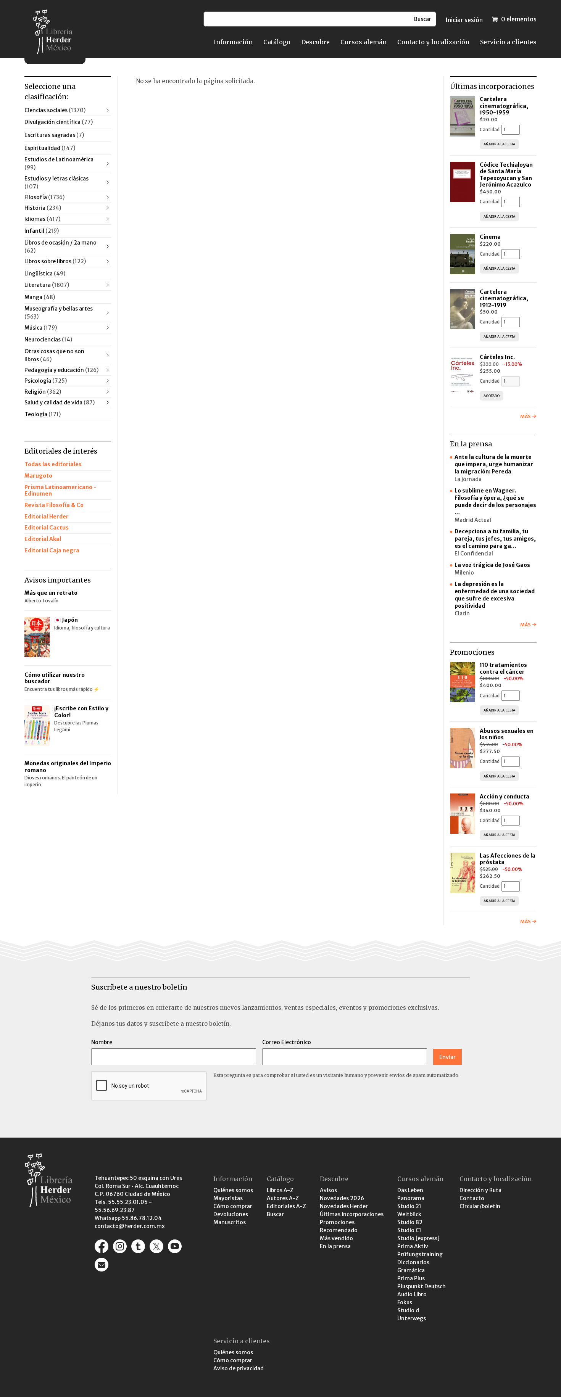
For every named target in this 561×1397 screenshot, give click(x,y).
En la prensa (335, 1246)
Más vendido (336, 1238)
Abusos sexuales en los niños (507, 734)
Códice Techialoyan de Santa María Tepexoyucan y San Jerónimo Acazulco (506, 174)
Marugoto (38, 475)
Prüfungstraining (420, 1254)
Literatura (46, 285)
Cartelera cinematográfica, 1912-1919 (504, 298)
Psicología (45, 380)
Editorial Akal (42, 539)
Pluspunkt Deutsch (421, 1286)
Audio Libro (412, 1294)
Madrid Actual (473, 520)
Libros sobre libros (55, 261)
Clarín (462, 613)
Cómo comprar (232, 1206)
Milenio (464, 572)
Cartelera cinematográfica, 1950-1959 (504, 106)
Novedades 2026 (342, 1198)
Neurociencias (48, 339)
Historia (42, 207)
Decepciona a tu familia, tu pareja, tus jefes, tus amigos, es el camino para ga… (495, 538)
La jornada (468, 479)
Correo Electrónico (286, 1042)
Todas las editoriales (53, 464)
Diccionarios (413, 1262)
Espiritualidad (49, 148)
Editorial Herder (46, 516)
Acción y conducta (505, 796)
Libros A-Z (280, 1190)
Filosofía (44, 197)
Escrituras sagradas (54, 135)
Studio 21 (409, 1206)
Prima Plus (411, 1278)
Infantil (41, 230)
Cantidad (490, 129)
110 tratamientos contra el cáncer (503, 668)
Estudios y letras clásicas (56, 182)
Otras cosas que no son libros (54, 355)
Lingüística (44, 273)
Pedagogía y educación (61, 370)
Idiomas (42, 219)
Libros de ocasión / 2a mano (60, 246)
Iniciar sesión (464, 20)
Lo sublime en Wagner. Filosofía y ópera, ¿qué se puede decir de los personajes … (495, 501)
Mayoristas (228, 1198)
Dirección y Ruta (480, 1190)
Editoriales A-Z (286, 1206)
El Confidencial (474, 553)
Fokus (404, 1302)
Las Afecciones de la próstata (507, 859)
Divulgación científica (58, 122)
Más (525, 416)
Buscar (275, 1214)
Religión (42, 391)
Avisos (328, 1190)
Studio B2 (409, 1222)
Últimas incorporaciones (352, 1214)
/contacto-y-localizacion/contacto (101, 1264)
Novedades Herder (344, 1206)
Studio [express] (418, 1238)
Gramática (411, 1270)
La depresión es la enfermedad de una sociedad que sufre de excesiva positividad (495, 595)
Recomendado (339, 1230)
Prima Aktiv (412, 1246)
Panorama (410, 1198)
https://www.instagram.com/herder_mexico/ (120, 1246)
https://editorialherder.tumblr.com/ (138, 1246)
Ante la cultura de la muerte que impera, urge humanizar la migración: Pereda (494, 464)
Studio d (408, 1310)
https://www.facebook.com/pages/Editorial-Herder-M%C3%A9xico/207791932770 (101, 1246)
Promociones (337, 1222)
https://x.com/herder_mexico (156, 1246)
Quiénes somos (233, 1190)
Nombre (101, 1042)
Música (40, 327)
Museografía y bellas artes (58, 312)
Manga (39, 297)
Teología (42, 414)
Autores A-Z (283, 1198)
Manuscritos (229, 1222)
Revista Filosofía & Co (54, 505)
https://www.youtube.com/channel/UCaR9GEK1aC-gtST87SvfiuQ (175, 1246)
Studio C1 (409, 1230)
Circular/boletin (479, 1206)
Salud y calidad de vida (59, 402)
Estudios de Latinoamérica (59, 163)
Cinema (490, 236)
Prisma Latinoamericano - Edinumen (60, 490)
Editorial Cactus (46, 527)
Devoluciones (230, 1214)
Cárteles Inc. (497, 357)
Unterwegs (411, 1318)
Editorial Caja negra (51, 550)
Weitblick (409, 1214)
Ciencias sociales (54, 110)
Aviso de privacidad (238, 1368)
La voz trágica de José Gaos (492, 565)
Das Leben (410, 1190)
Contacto (471, 1198)
